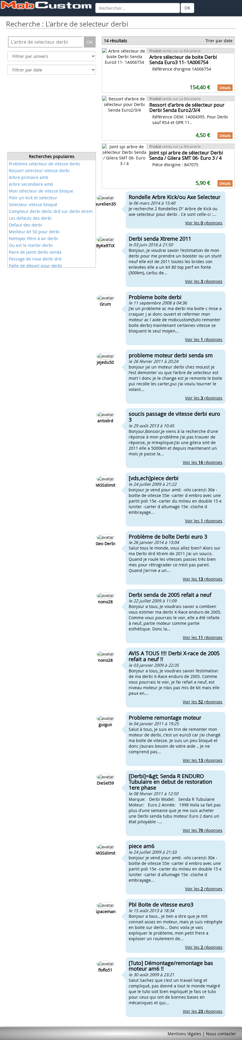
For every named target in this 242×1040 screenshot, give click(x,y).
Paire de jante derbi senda (35, 252)
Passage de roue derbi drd (35, 259)
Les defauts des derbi (30, 218)
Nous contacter (221, 1033)
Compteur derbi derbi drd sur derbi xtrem (51, 211)
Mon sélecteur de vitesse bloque (41, 191)
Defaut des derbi (25, 225)
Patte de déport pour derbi (35, 265)
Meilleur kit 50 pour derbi (34, 231)
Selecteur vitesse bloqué (33, 204)
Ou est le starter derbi (31, 245)
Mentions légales (184, 1033)
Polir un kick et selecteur (33, 197)
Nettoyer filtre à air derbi (33, 238)
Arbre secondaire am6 (31, 184)
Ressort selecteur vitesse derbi (39, 170)
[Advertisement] (51, 115)
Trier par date (219, 40)
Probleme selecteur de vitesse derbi (44, 164)
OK (187, 8)
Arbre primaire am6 (28, 177)
